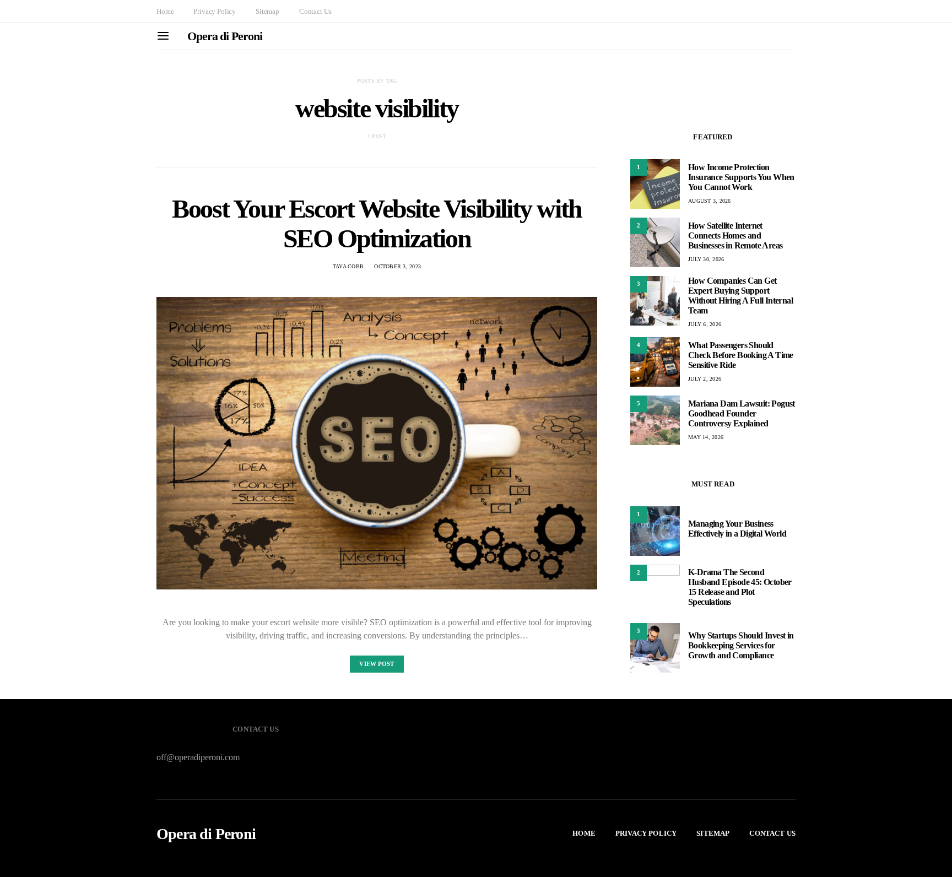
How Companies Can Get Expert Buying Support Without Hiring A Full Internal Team (740, 295)
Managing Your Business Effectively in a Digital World (737, 528)
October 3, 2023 (397, 266)
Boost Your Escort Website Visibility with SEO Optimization (377, 223)
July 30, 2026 (706, 259)
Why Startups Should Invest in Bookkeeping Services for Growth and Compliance (741, 645)
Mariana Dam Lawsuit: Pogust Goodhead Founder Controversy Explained (741, 413)
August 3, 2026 (709, 201)
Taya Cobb (348, 266)
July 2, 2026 (704, 379)
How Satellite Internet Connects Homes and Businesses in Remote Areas (735, 235)
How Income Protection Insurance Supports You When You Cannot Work (741, 177)
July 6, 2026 (704, 324)
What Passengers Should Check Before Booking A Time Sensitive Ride (740, 355)
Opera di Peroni (224, 36)
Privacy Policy (214, 11)
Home (165, 11)
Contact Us (315, 11)
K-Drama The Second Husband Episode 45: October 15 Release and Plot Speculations (740, 587)
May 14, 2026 (705, 437)
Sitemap (267, 11)
